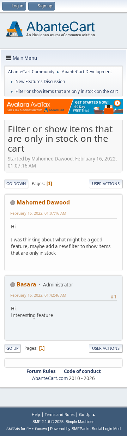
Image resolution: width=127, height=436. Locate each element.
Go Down (16, 183)
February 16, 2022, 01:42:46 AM (38, 295)
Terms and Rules (59, 414)
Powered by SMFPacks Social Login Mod (85, 428)
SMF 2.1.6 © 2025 (48, 421)
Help (36, 414)
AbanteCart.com (50, 378)
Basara (26, 284)
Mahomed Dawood (43, 202)
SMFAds (13, 429)
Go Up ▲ (87, 414)
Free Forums (36, 429)
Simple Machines (80, 421)
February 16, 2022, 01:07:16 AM (38, 213)
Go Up (12, 348)
